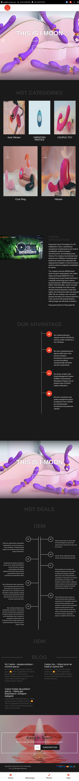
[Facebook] (67, 2)
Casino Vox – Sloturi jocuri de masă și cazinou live (58, 665)
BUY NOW (39, 477)
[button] (3, 40)
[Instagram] (78, 2)
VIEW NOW (39, 48)
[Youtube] (70, 2)
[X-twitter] (74, 2)
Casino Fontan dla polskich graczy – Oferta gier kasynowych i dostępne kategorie (17, 692)
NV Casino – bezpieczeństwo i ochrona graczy (19, 665)
